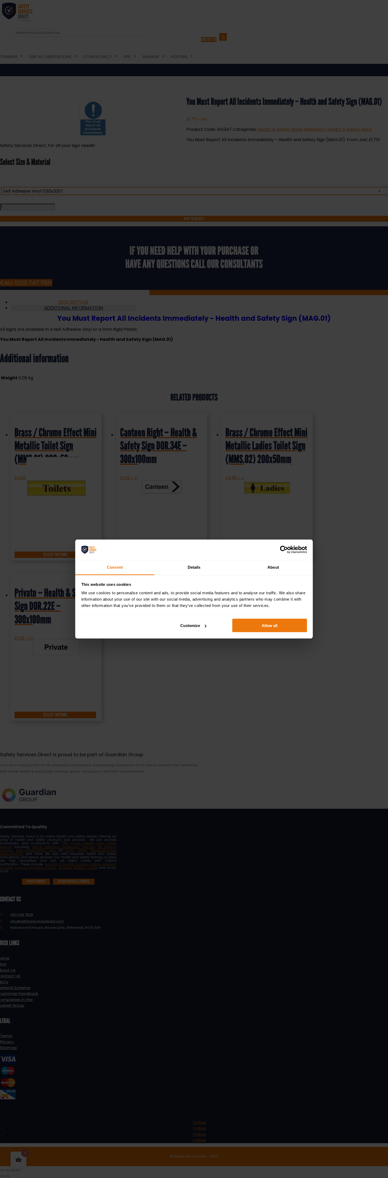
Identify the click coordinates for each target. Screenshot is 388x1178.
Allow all (269, 625)
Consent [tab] (115, 567)
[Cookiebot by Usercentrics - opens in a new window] (284, 550)
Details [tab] (194, 567)
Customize (190, 625)
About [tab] (273, 567)
